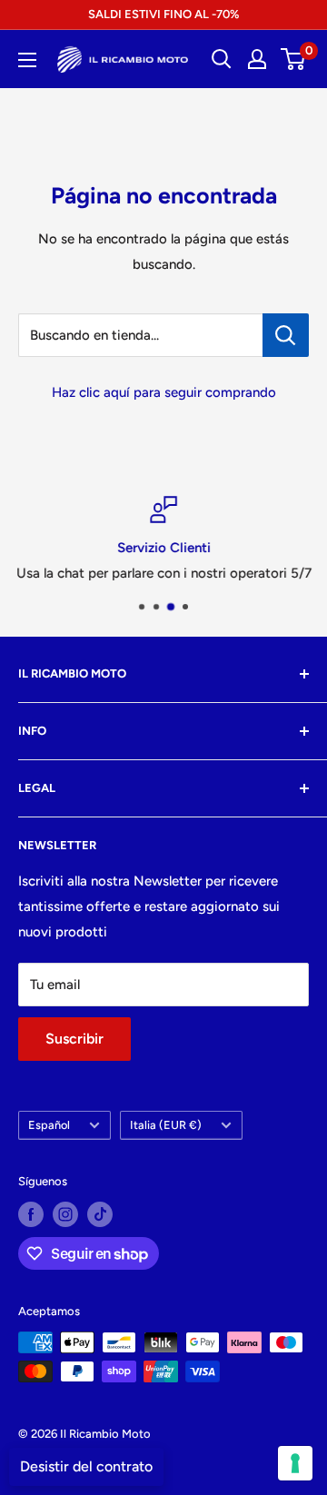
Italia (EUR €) (166, 1125)
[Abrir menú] (27, 60)
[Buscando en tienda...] (286, 335)
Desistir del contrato (86, 1466)
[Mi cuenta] (257, 59)
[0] (293, 59)
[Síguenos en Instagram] (65, 1214)
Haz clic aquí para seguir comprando (164, 392)
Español (49, 1125)
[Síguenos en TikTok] (100, 1214)
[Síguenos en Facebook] (31, 1214)
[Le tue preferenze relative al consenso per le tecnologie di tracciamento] (295, 1463)
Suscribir (74, 1038)
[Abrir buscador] (222, 59)
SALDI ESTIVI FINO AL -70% (163, 14)
